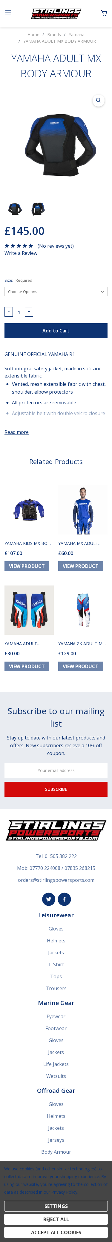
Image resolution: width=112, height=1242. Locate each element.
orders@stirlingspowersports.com (56, 880)
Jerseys (56, 1140)
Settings (56, 1206)
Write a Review (20, 253)
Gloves (56, 928)
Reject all (56, 1219)
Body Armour (56, 1152)
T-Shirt (56, 964)
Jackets (56, 952)
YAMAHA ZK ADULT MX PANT (81, 643)
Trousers (56, 988)
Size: (18, 280)
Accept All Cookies (56, 1232)
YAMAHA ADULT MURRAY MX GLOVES (25, 643)
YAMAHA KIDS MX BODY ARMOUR (28, 543)
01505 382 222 (61, 856)
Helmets (56, 940)
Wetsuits (56, 1076)
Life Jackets (56, 1064)
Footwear (56, 1028)
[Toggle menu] (8, 12)
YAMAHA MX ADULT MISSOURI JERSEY (78, 543)
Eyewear (56, 1016)
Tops (56, 976)
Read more (16, 432)
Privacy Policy (64, 1192)
